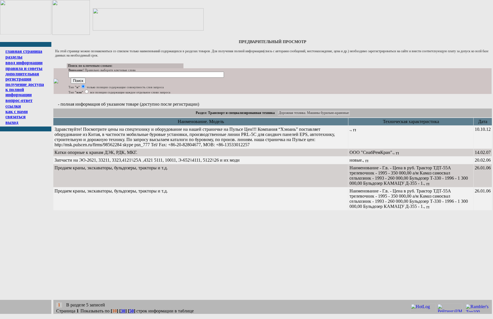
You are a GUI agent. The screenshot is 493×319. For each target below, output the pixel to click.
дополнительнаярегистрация (22, 76)
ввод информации (24, 62)
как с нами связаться (16, 114)
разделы (14, 57)
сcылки (13, 106)
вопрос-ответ (19, 100)
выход (11, 122)
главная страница (23, 51)
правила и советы (24, 68)
